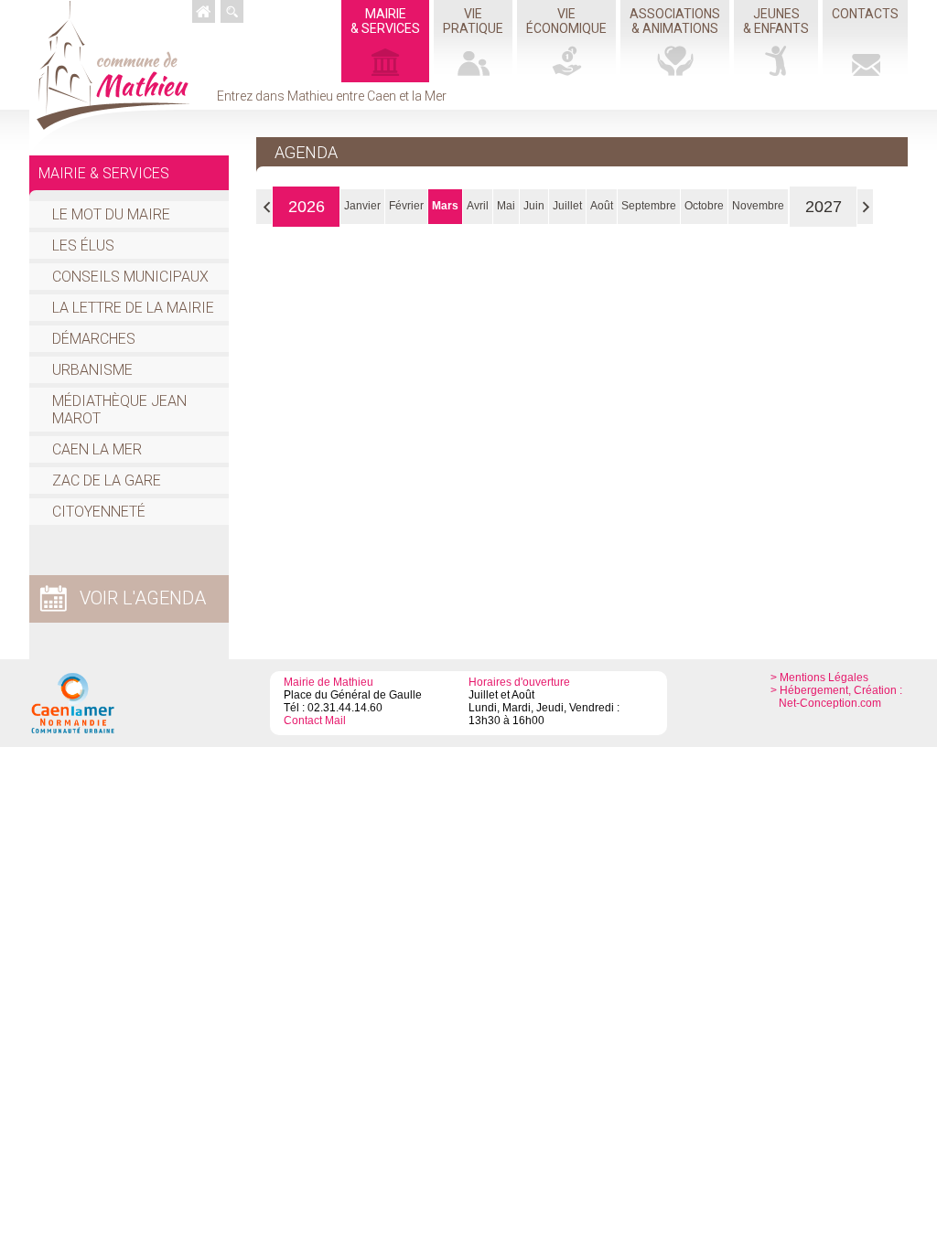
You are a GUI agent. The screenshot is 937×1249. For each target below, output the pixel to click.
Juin (533, 205)
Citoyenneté (98, 511)
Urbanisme (92, 370)
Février (406, 205)
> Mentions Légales (819, 677)
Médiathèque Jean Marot (119, 409)
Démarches (93, 338)
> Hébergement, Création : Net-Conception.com (836, 697)
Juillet (567, 205)
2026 (306, 206)
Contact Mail (315, 720)
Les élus (83, 245)
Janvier (362, 205)
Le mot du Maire (111, 214)
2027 (823, 206)
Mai (506, 205)
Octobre (704, 205)
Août (601, 205)
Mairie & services (103, 173)
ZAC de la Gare (106, 480)
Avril (478, 205)
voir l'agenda (143, 598)
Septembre (648, 205)
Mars (445, 205)
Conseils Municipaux (130, 276)
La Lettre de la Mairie (133, 307)
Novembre (758, 205)
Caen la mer (97, 449)
